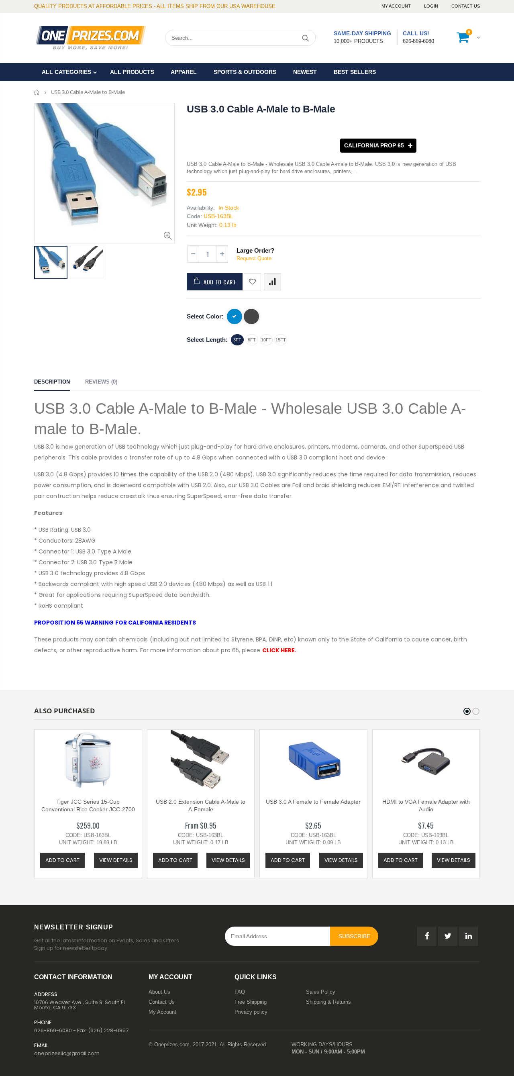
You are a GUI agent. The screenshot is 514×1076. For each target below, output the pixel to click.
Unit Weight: (202, 225)
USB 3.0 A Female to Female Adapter (313, 801)
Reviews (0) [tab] (101, 382)
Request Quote (254, 258)
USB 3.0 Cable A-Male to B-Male (261, 108)
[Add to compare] (272, 281)
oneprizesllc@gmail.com (67, 1053)
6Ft (252, 339)
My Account (396, 6)
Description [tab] (52, 382)
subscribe (354, 936)
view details (116, 860)
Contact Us (465, 6)
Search (305, 37)
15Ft (280, 339)
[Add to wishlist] (252, 281)
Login (431, 6)
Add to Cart (220, 282)
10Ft (266, 339)
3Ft (237, 339)
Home (37, 92)
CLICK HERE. (279, 650)
